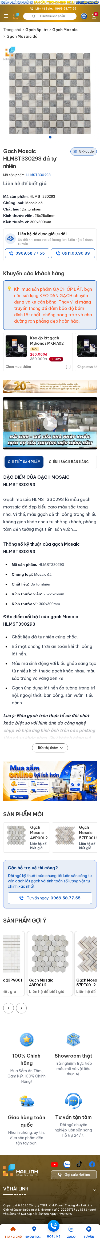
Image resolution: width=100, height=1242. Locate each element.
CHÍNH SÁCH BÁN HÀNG (69, 462)
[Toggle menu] (6, 16)
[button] (50, 93)
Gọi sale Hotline (77, 1175)
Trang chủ (12, 29)
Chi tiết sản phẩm (24, 462)
